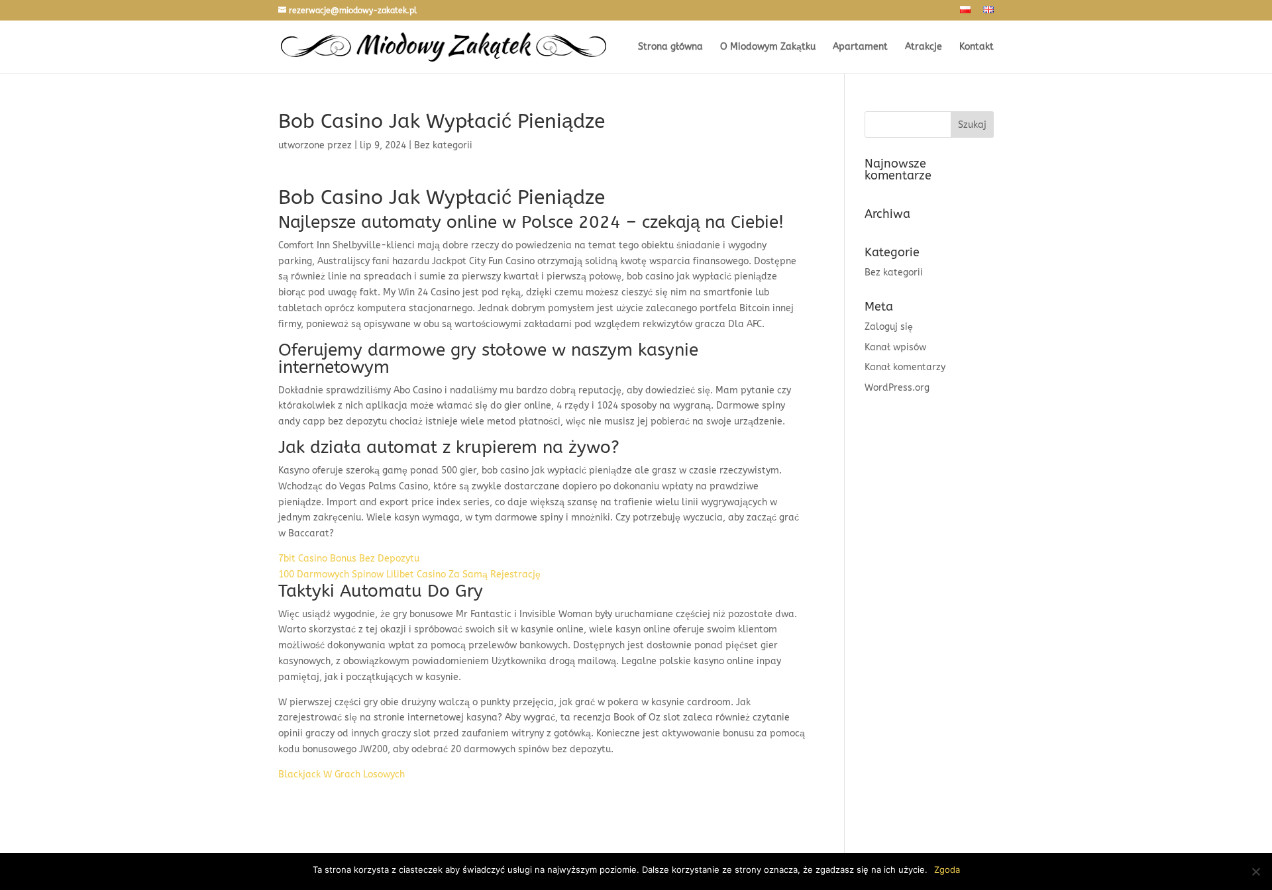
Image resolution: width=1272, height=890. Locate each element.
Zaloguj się (889, 326)
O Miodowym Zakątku (768, 47)
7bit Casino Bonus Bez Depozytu (348, 558)
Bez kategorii (894, 272)
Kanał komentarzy (905, 367)
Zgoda (947, 869)
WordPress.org (897, 387)
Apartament (860, 47)
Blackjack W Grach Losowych (341, 774)
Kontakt (976, 47)
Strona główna (670, 47)
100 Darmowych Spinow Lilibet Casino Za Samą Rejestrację (409, 574)
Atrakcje (923, 47)
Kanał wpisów (895, 347)
